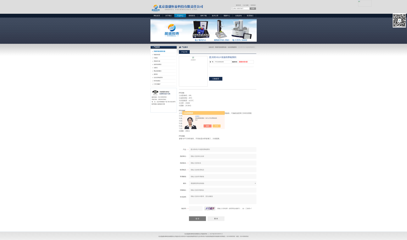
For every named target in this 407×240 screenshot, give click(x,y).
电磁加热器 (157, 54)
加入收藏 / (246, 5)
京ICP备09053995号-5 (216, 234)
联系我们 (253, 5)
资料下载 (203, 16)
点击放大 (193, 60)
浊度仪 (156, 67)
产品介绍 (184, 52)
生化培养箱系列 (158, 77)
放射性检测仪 (157, 64)
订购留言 (215, 79)
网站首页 (157, 16)
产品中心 (180, 16)
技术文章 (215, 16)
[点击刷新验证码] (210, 208)
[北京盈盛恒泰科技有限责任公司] (185, 5)
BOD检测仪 (157, 81)
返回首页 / (239, 5)
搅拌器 (156, 74)
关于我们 (168, 16)
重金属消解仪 (157, 71)
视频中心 (227, 16)
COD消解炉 (157, 84)
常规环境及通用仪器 (220, 47)
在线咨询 (238, 16)
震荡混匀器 (157, 61)
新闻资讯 (192, 16)
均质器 (156, 58)
